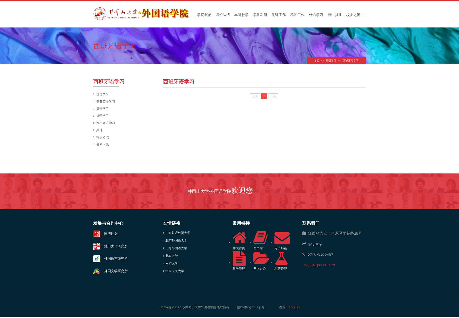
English (294, 307)
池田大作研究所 (114, 246)
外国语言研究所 (114, 258)
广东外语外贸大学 (177, 233)
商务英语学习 (105, 101)
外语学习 (316, 15)
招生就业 (335, 15)
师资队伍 (223, 15)
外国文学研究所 (114, 271)
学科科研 (260, 15)
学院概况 (204, 15)
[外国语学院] (141, 14)
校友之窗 (353, 15)
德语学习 (102, 116)
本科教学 (241, 15)
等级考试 (102, 137)
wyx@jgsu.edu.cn (318, 265)
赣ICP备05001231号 (251, 307)
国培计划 (109, 234)
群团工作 (297, 15)
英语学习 (102, 94)
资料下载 (102, 144)
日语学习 (102, 108)
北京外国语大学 (176, 240)
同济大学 (171, 263)
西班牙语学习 (351, 60)
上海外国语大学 (176, 248)
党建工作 (279, 15)
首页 (316, 60)
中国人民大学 (174, 271)
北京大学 (171, 256)
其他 (99, 130)
